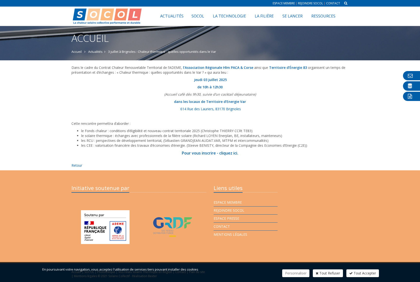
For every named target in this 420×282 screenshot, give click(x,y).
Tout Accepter (364, 273)
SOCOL (198, 16)
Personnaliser (295, 273)
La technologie (229, 16)
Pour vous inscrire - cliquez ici (209, 153)
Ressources (323, 16)
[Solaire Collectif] (107, 13)
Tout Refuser (329, 273)
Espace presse (226, 218)
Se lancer (292, 16)
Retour (76, 165)
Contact (333, 3)
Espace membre (284, 3)
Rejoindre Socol (310, 3)
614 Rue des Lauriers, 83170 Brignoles (210, 109)
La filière (264, 16)
